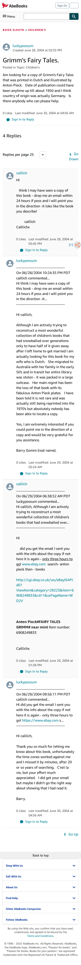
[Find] (74, 16)
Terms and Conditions (40, 936)
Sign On (62, 5)
